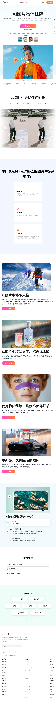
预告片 (3, 670)
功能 (26, 697)
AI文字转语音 (28, 662)
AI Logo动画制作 (19, 613)
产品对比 (27, 686)
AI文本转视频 (28, 667)
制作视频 (50, 2)
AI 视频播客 (38, 613)
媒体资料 (52, 689)
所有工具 (27, 672)
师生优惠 (52, 694)
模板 (21, 2)
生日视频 (4, 681)
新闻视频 (4, 667)
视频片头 (4, 672)
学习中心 (27, 681)
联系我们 (52, 664)
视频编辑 (4, 689)
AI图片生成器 (36, 599)
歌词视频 (4, 678)
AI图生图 (44, 606)
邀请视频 (4, 683)
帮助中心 (52, 662)
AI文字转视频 (19, 599)
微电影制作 (4, 691)
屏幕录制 (27, 670)
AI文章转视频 (12, 606)
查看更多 (4, 694)
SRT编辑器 (29, 606)
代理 (51, 683)
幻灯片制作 (4, 686)
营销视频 (4, 664)
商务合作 (52, 686)
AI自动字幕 (28, 664)
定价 (51, 691)
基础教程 (52, 667)
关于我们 (52, 678)
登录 (43, 2)
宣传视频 (4, 662)
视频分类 (27, 689)
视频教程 (52, 670)
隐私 (51, 697)
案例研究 (27, 683)
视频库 (27, 694)
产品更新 (52, 681)
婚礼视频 (4, 675)
